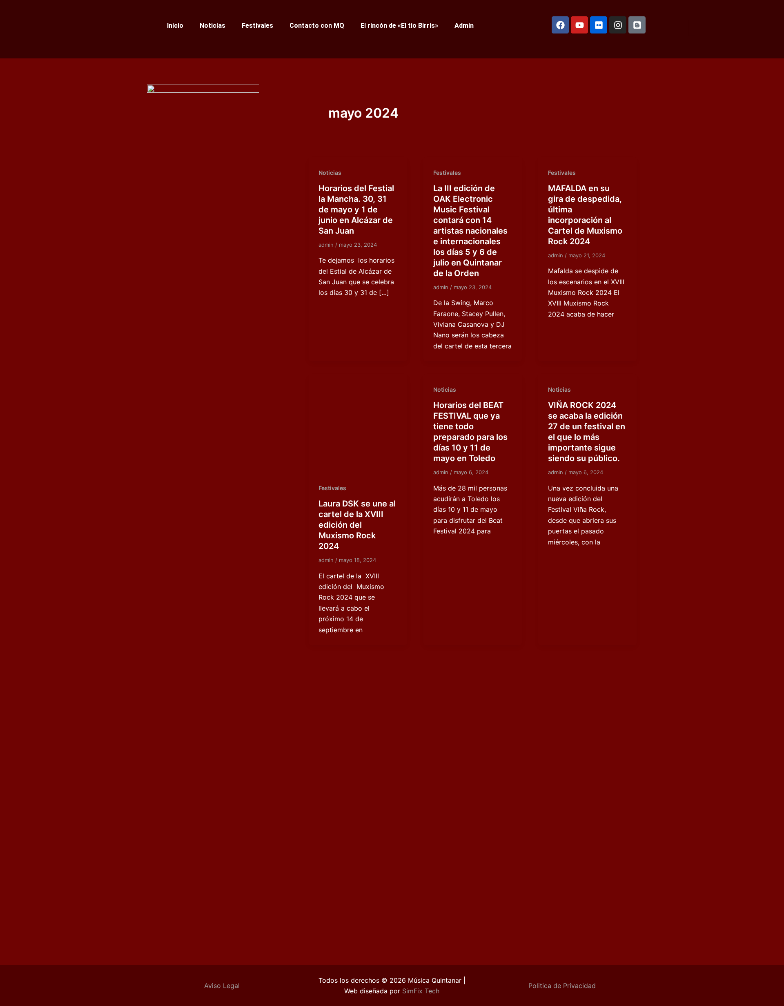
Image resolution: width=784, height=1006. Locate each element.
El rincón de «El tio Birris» (399, 25)
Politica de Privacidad (562, 985)
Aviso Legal (222, 985)
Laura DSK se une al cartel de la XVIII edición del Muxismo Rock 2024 (357, 525)
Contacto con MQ (317, 25)
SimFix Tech (419, 991)
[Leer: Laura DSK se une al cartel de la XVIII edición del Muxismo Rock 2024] (358, 423)
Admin (464, 25)
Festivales (257, 25)
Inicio (175, 25)
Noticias (212, 25)
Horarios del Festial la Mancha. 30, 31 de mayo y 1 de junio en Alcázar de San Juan (356, 209)
